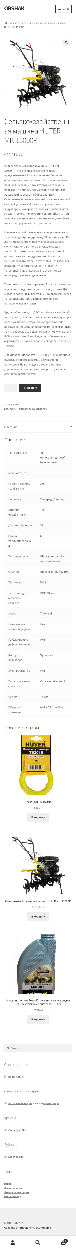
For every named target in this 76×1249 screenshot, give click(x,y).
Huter (23, 23)
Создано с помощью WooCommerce (27, 1227)
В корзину (30, 388)
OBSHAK (14, 8)
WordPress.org (12, 1196)
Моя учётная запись (12, 1242)
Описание (10, 427)
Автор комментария (20, 1103)
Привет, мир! (16, 1076)
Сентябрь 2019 (16, 1130)
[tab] (38, 427)
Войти (8, 1183)
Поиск (38, 1242)
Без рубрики (15, 1156)
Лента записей (13, 1188)
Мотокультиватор (36, 408)
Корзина (58, 1239)
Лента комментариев (17, 1192)
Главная (12, 23)
